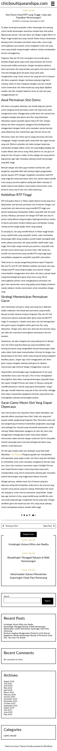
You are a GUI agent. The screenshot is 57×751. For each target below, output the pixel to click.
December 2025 (10, 699)
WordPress (47, 746)
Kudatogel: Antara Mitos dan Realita (29, 544)
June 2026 (8, 686)
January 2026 (9, 697)
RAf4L (17, 21)
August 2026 (9, 681)
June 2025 (8, 712)
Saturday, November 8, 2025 (33, 21)
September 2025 (10, 706)
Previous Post (11, 526)
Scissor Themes (19, 746)
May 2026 (8, 688)
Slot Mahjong (16, 455)
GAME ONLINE (29, 11)
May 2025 (8, 715)
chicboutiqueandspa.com (24, 4)
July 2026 (8, 684)
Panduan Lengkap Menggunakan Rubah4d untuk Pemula (27, 633)
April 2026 (8, 690)
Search (6, 596)
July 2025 (8, 710)
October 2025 (9, 703)
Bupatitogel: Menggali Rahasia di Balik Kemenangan (25, 627)
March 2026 (9, 692)
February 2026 (10, 695)
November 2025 (10, 701)
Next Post (47, 526)
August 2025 (9, 708)
